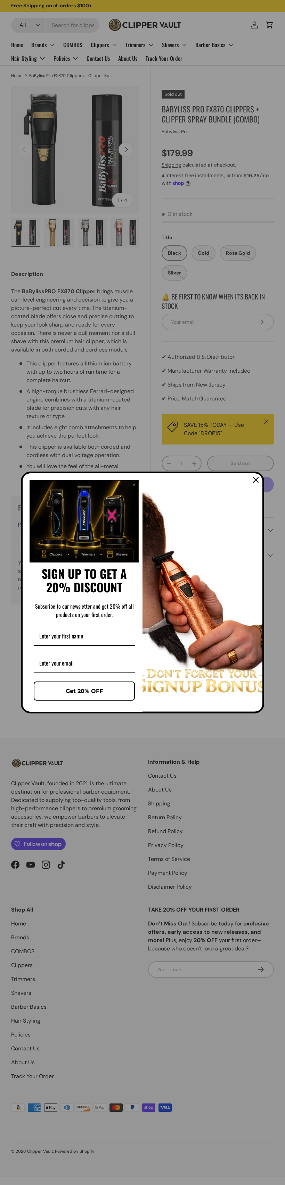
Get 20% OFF (84, 691)
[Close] (255, 480)
